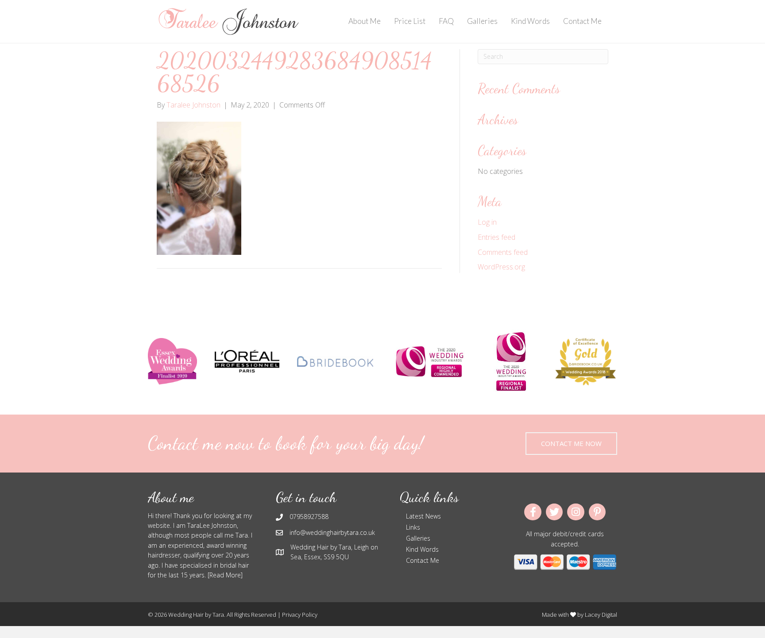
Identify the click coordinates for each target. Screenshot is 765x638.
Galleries (482, 21)
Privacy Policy (299, 615)
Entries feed (496, 237)
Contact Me (582, 21)
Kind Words (530, 21)
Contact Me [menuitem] (422, 560)
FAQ (446, 21)
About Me (364, 21)
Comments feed (503, 252)
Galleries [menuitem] (418, 538)
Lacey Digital (601, 615)
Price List (409, 21)
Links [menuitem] (413, 527)
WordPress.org (501, 267)
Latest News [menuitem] (423, 516)
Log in (487, 222)
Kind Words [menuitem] (422, 549)
